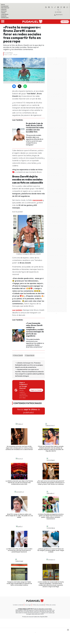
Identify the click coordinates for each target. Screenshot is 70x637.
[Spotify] (64, 7)
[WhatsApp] (25, 86)
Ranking (3, 16)
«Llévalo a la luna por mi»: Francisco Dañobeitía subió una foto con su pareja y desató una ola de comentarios (29, 365)
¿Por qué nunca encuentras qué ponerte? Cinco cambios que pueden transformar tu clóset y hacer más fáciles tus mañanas (51, 482)
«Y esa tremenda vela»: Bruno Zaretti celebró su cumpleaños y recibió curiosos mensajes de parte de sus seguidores (35, 329)
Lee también (17, 310)
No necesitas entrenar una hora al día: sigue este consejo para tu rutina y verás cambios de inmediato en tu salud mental (19, 448)
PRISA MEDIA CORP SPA (26, 609)
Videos (3, 12)
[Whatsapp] (68, 7)
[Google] (46, 7)
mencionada (37, 200)
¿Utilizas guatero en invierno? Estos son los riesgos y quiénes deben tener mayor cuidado (50, 550)
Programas (4, 6)
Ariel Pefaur (9, 53)
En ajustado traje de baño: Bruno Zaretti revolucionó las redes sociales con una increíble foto (35, 127)
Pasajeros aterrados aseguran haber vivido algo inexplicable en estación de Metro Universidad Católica (19, 583)
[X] (52, 7)
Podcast (4, 9)
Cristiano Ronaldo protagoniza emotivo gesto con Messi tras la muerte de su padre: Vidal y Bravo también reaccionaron (51, 516)
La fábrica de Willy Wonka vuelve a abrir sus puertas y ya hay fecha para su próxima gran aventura (19, 550)
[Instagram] (61, 7)
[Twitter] (20, 86)
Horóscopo (4, 17)
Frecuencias (5, 8)
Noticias (4, 11)
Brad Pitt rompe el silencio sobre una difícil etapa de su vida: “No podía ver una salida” (19, 515)
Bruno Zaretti (18, 355)
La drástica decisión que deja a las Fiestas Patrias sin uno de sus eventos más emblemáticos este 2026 (19, 482)
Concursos (4, 14)
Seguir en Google (36, 390)
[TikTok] (55, 7)
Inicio (3, 4)
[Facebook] (49, 7)
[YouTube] (58, 7)
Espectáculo (30, 355)
